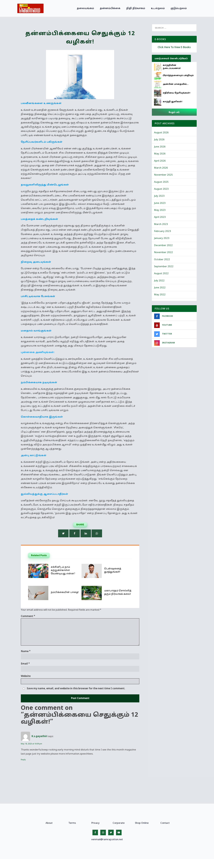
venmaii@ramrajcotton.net (107, 839)
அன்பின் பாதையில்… (176, 84)
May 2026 (160, 153)
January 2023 (161, 238)
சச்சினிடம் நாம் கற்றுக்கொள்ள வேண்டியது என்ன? (63, 570)
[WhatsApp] (97, 533)
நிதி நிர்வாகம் (135, 8)
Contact (165, 823)
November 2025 (163, 174)
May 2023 (160, 210)
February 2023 (162, 231)
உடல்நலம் (158, 8)
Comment (28, 616)
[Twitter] (63, 533)
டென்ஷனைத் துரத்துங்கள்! (112, 570)
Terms (72, 823)
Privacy (95, 823)
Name (25, 651)
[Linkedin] (86, 533)
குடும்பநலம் (179, 8)
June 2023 (160, 203)
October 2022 (162, 259)
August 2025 (161, 182)
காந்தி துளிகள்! (172, 102)
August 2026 (161, 132)
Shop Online (142, 823)
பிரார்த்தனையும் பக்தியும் (178, 75)
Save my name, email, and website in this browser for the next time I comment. (76, 688)
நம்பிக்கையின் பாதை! (65, 592)
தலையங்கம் (85, 8)
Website (26, 676)
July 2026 (159, 139)
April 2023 (160, 217)
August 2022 (161, 273)
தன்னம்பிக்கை (110, 8)
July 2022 (159, 280)
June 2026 (160, 146)
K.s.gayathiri (39, 736)
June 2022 (160, 287)
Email (25, 663)
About (49, 823)
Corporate (119, 823)
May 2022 (160, 294)
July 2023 (159, 196)
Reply (23, 760)
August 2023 (161, 189)
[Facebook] (74, 533)
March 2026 (161, 167)
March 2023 (161, 224)
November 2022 (163, 252)
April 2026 (160, 160)
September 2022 (163, 266)
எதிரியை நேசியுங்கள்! (176, 93)
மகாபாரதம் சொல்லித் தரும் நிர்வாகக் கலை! (117, 592)
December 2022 (163, 245)
